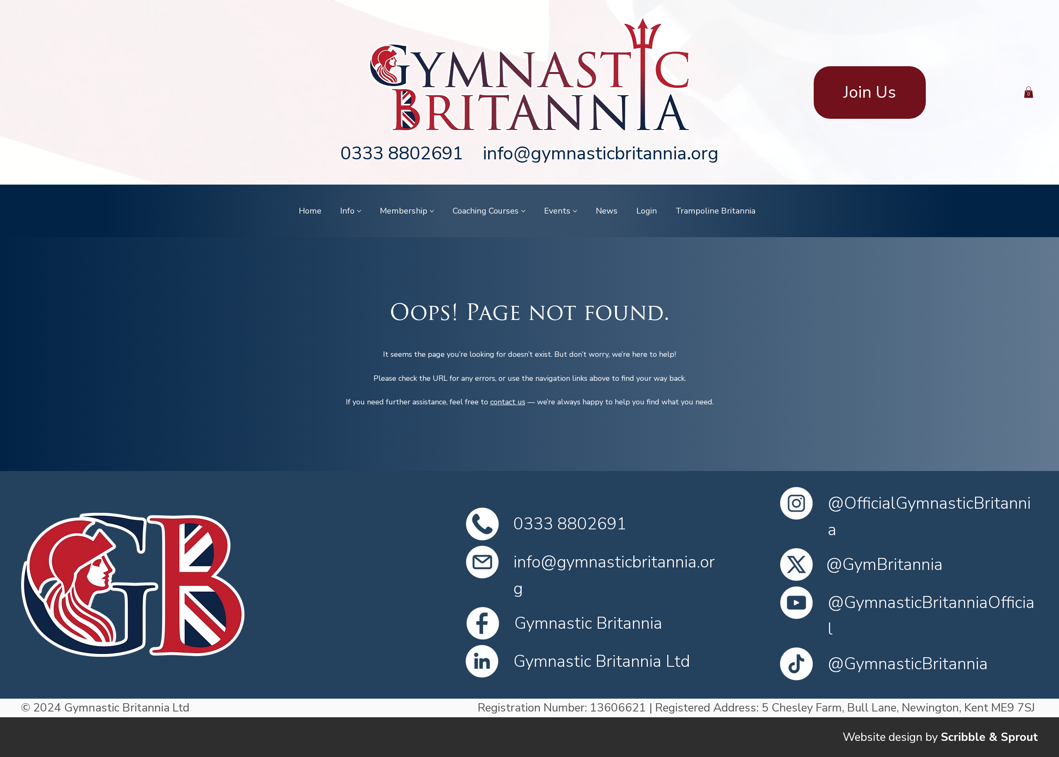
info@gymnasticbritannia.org (601, 153)
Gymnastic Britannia (588, 623)
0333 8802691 (401, 153)
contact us (507, 402)
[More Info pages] (359, 211)
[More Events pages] (575, 211)
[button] (1028, 92)
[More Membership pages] (432, 211)
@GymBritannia (884, 564)
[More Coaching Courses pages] (523, 211)
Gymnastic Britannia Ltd (601, 661)
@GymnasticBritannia (908, 664)
